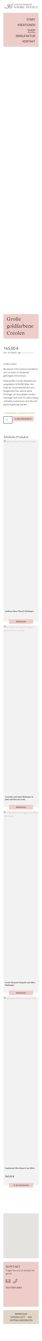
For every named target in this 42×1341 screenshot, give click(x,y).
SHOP (31, 30)
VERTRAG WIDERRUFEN (21, 1320)
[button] (21, 1240)
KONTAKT (28, 41)
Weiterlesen (21, 621)
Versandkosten (28, 352)
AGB (30, 1317)
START (31, 19)
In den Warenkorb (23, 418)
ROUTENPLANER (14, 1287)
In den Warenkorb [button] (21, 1185)
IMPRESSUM (21, 1314)
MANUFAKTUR (25, 35)
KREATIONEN (26, 24)
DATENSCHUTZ (17, 1317)
